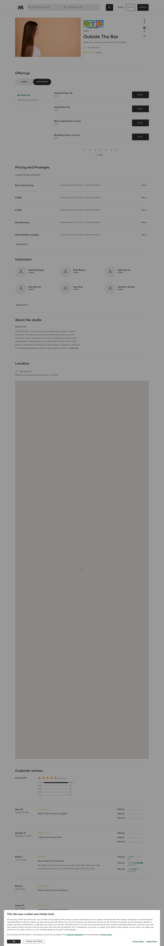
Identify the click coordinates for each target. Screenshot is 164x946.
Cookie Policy (151, 941)
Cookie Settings (34, 941)
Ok (13, 941)
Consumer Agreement (74, 935)
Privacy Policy (106, 935)
